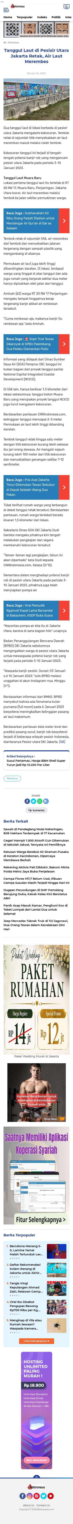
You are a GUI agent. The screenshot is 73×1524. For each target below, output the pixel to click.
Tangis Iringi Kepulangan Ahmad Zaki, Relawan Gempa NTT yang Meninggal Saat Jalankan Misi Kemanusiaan (26, 1287)
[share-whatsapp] (39, 801)
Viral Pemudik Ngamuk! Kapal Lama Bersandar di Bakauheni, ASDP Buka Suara (29, 610)
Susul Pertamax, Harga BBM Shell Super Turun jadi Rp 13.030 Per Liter (36, 763)
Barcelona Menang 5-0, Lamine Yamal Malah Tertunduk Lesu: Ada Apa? (26, 1250)
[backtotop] (36, 1478)
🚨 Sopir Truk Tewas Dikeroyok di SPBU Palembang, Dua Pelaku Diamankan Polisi (30, 344)
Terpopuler (25, 17)
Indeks (42, 17)
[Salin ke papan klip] (46, 801)
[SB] (62, 742)
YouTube (53, 1501)
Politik (56, 17)
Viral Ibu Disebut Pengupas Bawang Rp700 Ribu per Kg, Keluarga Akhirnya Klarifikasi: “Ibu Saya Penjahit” (25, 1306)
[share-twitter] (33, 801)
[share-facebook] (27, 801)
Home (8, 17)
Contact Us (43, 1505)
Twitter (45, 1501)
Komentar (38, 810)
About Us (28, 1505)
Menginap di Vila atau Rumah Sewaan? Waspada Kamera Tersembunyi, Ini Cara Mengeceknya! (26, 1324)
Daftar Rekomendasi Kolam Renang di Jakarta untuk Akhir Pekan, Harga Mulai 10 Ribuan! (26, 1269)
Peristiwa (12, 778)
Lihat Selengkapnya (35, 1340)
